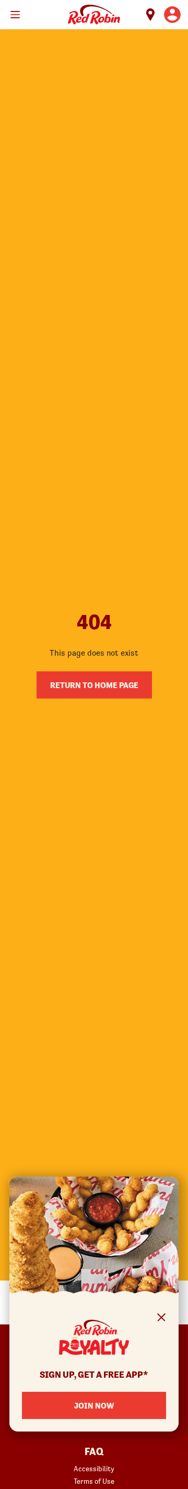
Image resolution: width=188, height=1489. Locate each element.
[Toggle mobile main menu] (15, 14)
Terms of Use (94, 1481)
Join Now (94, 1405)
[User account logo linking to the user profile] (172, 14)
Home (94, 15)
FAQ (94, 1452)
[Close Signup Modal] (161, 1318)
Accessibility (94, 1468)
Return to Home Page (94, 685)
